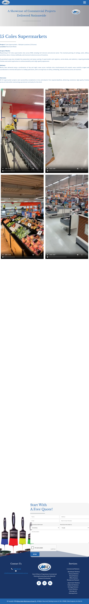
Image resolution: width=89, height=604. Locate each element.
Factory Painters (74, 574)
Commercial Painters (73, 569)
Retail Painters (73, 576)
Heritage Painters (73, 587)
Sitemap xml (73, 591)
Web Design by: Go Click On (74, 601)
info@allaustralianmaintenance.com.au (16, 573)
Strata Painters (73, 589)
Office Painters (73, 578)
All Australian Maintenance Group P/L (27, 601)
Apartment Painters (74, 583)
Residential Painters (73, 580)
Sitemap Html (73, 593)
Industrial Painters (73, 585)
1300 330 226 (17, 569)
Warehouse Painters (74, 572)
